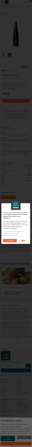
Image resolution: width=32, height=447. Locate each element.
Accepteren (9, 240)
